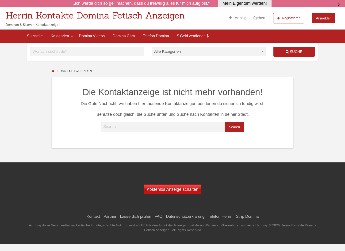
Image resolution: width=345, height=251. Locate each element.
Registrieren (291, 18)
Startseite (35, 36)
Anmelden (323, 18)
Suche (295, 52)
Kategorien (60, 36)
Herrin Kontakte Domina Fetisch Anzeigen (95, 15)
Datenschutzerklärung (185, 216)
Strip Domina (247, 216)
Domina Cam (124, 36)
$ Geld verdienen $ (193, 36)
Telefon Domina (156, 36)
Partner (110, 216)
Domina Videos (92, 36)
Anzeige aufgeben (249, 18)
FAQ (158, 216)
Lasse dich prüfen (135, 216)
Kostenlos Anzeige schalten (172, 189)
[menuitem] (247, 18)
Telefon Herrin (220, 216)
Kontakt (93, 216)
